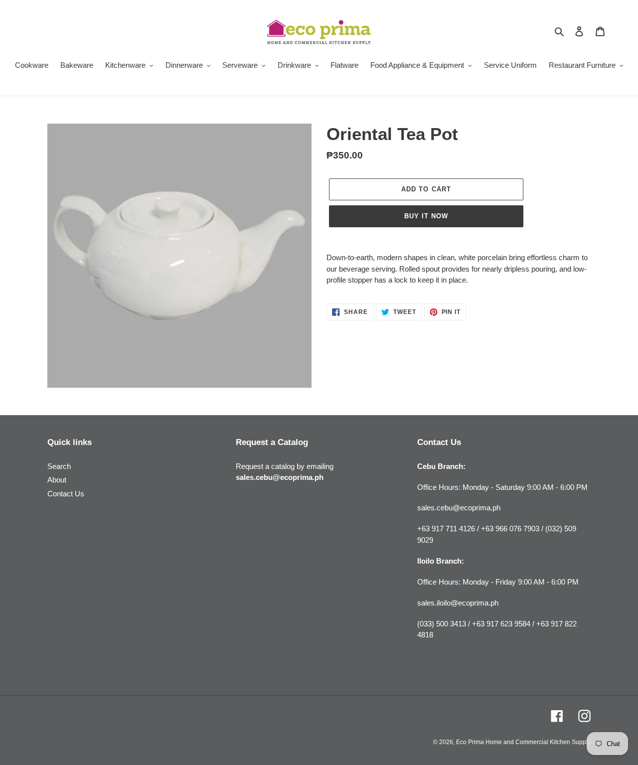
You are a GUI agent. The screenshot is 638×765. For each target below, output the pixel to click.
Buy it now (426, 216)
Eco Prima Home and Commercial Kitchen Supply (523, 742)
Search (59, 466)
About (56, 479)
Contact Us (65, 493)
